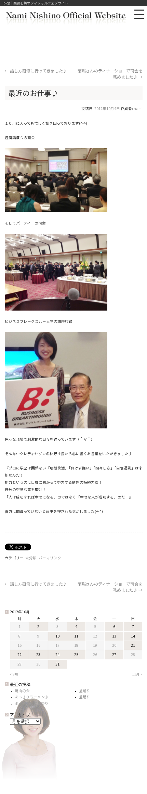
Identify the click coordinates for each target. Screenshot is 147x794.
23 (38, 654)
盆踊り (84, 690)
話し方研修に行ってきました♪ (36, 70)
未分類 (31, 557)
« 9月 (14, 673)
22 (19, 654)
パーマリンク (50, 557)
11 (76, 636)
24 (57, 654)
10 (57, 636)
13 (114, 636)
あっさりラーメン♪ (32, 696)
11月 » (137, 673)
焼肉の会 (22, 690)
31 (57, 664)
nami (138, 108)
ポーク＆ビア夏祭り (32, 703)
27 (114, 654)
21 (133, 645)
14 (133, 636)
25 (76, 654)
